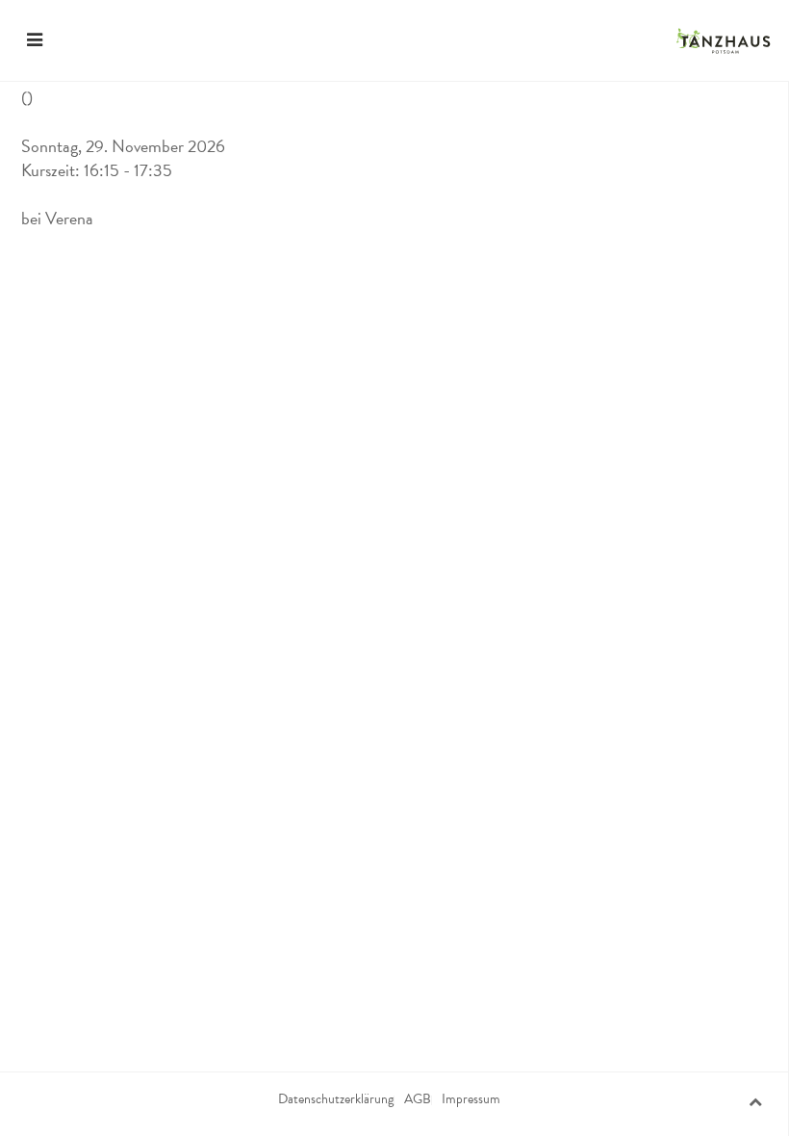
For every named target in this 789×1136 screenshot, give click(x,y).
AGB (417, 1099)
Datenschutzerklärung (336, 1099)
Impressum (471, 1099)
